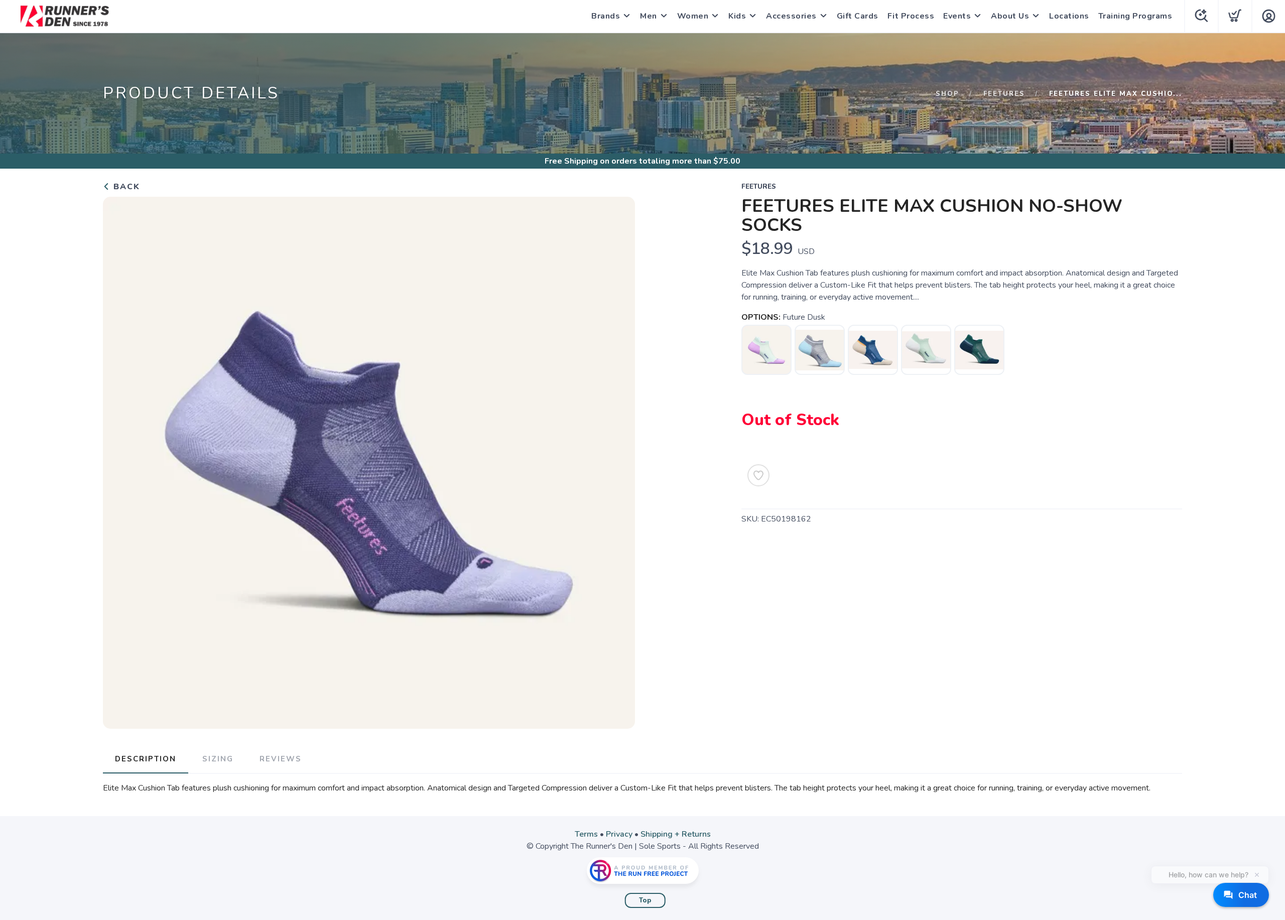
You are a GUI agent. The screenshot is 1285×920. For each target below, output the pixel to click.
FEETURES (1004, 93)
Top (645, 900)
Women (693, 16)
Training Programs (1135, 16)
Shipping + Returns (675, 834)
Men (648, 16)
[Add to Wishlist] (758, 475)
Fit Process (911, 16)
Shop (947, 93)
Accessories (791, 16)
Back (125, 186)
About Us (1010, 16)
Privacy (619, 834)
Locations (1069, 16)
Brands (605, 16)
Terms (586, 834)
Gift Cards (857, 16)
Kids (737, 16)
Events (957, 16)
